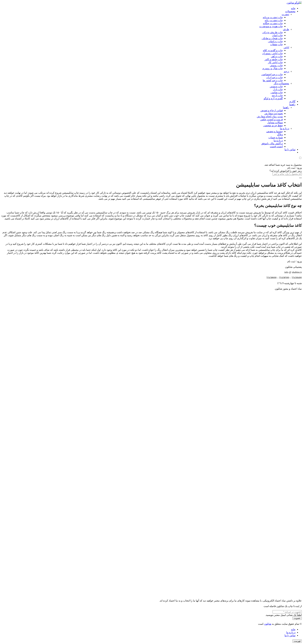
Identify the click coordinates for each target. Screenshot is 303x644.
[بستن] (300, 177)
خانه (293, 629)
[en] (151, 443)
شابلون (267, 624)
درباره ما (290, 632)
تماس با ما (290, 635)
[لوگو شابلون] (294, 2)
